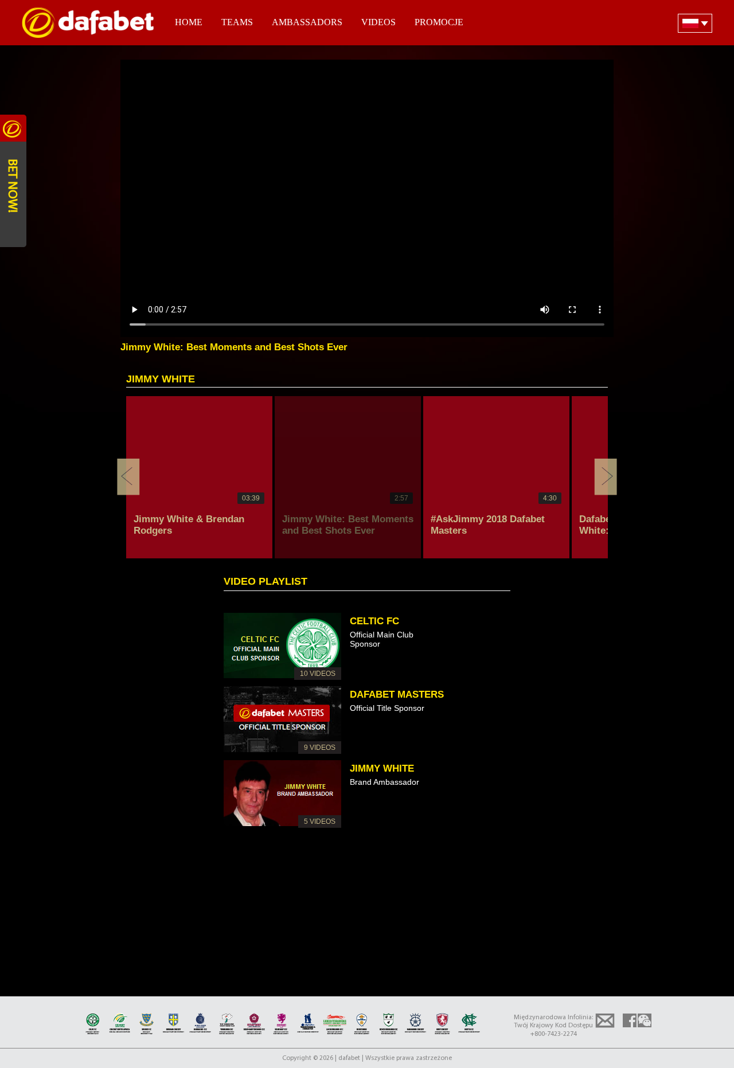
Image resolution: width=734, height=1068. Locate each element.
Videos (378, 22)
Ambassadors (307, 22)
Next (605, 477)
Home (188, 22)
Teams (237, 22)
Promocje (439, 22)
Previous (128, 477)
